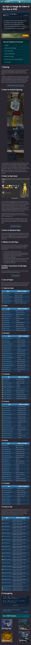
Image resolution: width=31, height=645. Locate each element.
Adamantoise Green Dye (8, 427)
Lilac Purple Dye (6, 312)
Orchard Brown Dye (7, 361)
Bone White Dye (6, 379)
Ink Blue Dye (6, 461)
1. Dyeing (6, 45)
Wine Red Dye (6, 320)
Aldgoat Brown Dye (7, 355)
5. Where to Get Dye (9, 56)
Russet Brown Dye (7, 346)
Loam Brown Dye (7, 371)
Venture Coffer (16, 261)
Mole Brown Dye (6, 369)
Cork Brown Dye (6, 349)
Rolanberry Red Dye (7, 314)
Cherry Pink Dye (6, 330)
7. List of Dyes (7, 62)
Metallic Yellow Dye (7, 569)
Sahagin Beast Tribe (20, 312)
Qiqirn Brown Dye (7, 351)
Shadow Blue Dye (7, 474)
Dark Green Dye (6, 539)
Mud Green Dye (6, 406)
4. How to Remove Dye (9, 53)
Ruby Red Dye (6, 328)
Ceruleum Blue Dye (7, 457)
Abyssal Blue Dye (7, 476)
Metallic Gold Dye (7, 559)
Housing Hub (15, 275)
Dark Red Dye (6, 529)
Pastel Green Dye (7, 536)
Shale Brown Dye (7, 367)
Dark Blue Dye (6, 546)
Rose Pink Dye (6, 310)
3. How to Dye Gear (8, 51)
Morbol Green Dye (7, 437)
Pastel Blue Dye (6, 543)
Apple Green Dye (7, 420)
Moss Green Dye (7, 412)
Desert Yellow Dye (7, 383)
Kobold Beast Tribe (21, 349)
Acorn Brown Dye (7, 359)
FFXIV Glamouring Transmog (15, 85)
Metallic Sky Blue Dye (7, 576)
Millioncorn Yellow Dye (8, 387)
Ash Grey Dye (6, 295)
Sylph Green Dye (7, 408)
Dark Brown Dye (6, 533)
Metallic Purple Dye (7, 582)
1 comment (25, 15)
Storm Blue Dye (6, 467)
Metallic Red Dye (6, 563)
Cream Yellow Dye (7, 390)
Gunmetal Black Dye (7, 586)
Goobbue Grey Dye (7, 297)
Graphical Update (15, 226)
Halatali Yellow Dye (7, 392)
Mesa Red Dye (6, 340)
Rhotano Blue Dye (7, 453)
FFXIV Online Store (15, 513)
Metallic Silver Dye (7, 556)
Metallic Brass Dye (7, 590)
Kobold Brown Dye (7, 348)
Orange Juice (5, 170)
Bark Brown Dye (6, 342)
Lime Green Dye (6, 410)
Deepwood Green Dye (8, 431)
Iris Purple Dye (6, 494)
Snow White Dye (6, 293)
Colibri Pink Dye (6, 500)
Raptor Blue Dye (6, 463)
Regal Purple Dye (7, 504)
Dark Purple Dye (6, 553)
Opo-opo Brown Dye (7, 353)
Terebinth (13, 236)
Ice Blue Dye (6, 445)
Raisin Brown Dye (7, 394)
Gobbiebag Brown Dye (8, 365)
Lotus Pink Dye (6, 498)
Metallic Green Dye (7, 572)
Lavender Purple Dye (7, 488)
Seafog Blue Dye (6, 449)
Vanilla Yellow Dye (7, 398)
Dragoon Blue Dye (7, 478)
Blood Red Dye (6, 324)
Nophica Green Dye (7, 429)
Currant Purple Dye (7, 492)
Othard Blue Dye (6, 465)
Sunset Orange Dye (7, 338)
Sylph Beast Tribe (21, 351)
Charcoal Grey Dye (7, 301)
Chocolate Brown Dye (8, 344)
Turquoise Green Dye (8, 435)
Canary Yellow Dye (7, 396)
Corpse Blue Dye (6, 455)
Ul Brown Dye (6, 381)
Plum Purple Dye (6, 502)
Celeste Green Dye (7, 433)
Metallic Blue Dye (7, 579)
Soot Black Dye (6, 303)
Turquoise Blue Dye (7, 480)
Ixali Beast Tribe (22, 293)
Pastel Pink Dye (6, 526)
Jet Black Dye (6, 523)
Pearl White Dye (6, 588)
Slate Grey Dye (6, 299)
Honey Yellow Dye (7, 385)
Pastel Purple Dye (7, 549)
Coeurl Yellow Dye (7, 388)
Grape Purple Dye (7, 496)
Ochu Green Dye (6, 426)
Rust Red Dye (6, 318)
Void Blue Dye (6, 468)
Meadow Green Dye (7, 414)
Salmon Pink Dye (7, 326)
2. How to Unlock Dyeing (10, 48)
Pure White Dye (6, 519)
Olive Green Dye (6, 416)
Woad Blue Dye (6, 459)
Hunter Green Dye (7, 424)
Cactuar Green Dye (7, 422)
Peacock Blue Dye (7, 451)
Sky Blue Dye (6, 447)
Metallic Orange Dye (7, 566)
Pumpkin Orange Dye (7, 357)
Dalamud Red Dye (7, 316)
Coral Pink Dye (6, 322)
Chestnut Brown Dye (7, 363)
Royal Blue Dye (6, 470)
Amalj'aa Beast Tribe (21, 388)
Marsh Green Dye (7, 418)
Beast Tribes (19, 284)
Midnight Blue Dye (7, 472)
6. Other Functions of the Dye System (13, 59)
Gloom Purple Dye (7, 490)
